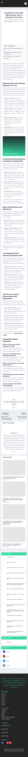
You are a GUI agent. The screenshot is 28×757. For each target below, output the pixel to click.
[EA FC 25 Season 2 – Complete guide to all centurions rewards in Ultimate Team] (14, 534)
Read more (7, 151)
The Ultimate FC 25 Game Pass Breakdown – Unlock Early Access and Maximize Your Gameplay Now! (13, 522)
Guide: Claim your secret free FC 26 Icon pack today (15, 579)
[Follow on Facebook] (2, 743)
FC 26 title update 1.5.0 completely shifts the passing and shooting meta (15, 632)
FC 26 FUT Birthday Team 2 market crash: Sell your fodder (15, 621)
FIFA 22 (3, 699)
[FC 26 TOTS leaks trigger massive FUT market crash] (4, 595)
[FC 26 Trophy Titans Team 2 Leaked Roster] (4, 600)
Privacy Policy (4, 736)
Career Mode (7, 21)
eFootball (3, 710)
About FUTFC (4, 729)
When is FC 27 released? (11, 153)
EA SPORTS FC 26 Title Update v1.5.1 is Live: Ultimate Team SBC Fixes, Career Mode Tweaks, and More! (16, 611)
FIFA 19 (3, 704)
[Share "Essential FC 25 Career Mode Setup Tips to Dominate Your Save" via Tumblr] (12, 402)
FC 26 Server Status (10, 557)
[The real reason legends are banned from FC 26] (4, 589)
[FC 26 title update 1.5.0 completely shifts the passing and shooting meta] (4, 632)
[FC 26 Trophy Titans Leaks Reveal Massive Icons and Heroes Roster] (4, 605)
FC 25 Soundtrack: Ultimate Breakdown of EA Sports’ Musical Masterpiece (13, 477)
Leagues (3, 711)
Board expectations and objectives (12, 56)
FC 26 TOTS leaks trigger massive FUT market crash (15, 595)
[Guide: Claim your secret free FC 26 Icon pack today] (4, 579)
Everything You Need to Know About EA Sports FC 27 (16, 573)
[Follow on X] (5, 743)
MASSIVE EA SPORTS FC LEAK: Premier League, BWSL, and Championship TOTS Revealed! (16, 584)
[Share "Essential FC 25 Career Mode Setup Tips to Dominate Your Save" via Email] (12, 404)
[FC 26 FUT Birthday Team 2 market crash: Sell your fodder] (4, 621)
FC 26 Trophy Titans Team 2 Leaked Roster (15, 599)
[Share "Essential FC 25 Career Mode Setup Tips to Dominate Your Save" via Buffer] (20, 402)
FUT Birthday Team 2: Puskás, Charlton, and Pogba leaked (15, 627)
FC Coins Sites (5, 708)
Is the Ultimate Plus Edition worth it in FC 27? (15, 567)
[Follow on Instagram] (8, 743)
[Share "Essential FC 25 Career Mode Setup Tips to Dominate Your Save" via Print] (15, 404)
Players (3, 715)
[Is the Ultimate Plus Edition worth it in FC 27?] (4, 568)
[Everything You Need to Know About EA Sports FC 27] (4, 574)
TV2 (17, 445)
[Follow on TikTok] (10, 743)
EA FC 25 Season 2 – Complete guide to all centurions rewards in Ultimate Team (13, 544)
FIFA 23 (3, 697)
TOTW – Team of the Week (8, 717)
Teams (3, 713)
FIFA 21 (3, 701)
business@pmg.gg (5, 725)
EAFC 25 (3, 694)
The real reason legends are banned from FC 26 (15, 588)
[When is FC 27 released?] (4, 563)
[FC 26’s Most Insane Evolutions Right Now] (4, 616)
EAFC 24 (3, 696)
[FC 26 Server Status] (4, 558)
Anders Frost (12, 20)
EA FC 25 (13, 21)
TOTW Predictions (5, 719)
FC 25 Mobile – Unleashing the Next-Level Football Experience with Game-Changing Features (13, 499)
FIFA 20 (3, 703)
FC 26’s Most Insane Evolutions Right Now (14, 615)
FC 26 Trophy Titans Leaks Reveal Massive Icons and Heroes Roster (16, 605)
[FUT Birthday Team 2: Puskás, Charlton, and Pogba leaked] (4, 627)
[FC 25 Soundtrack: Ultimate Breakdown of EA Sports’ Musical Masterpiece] (14, 467)
